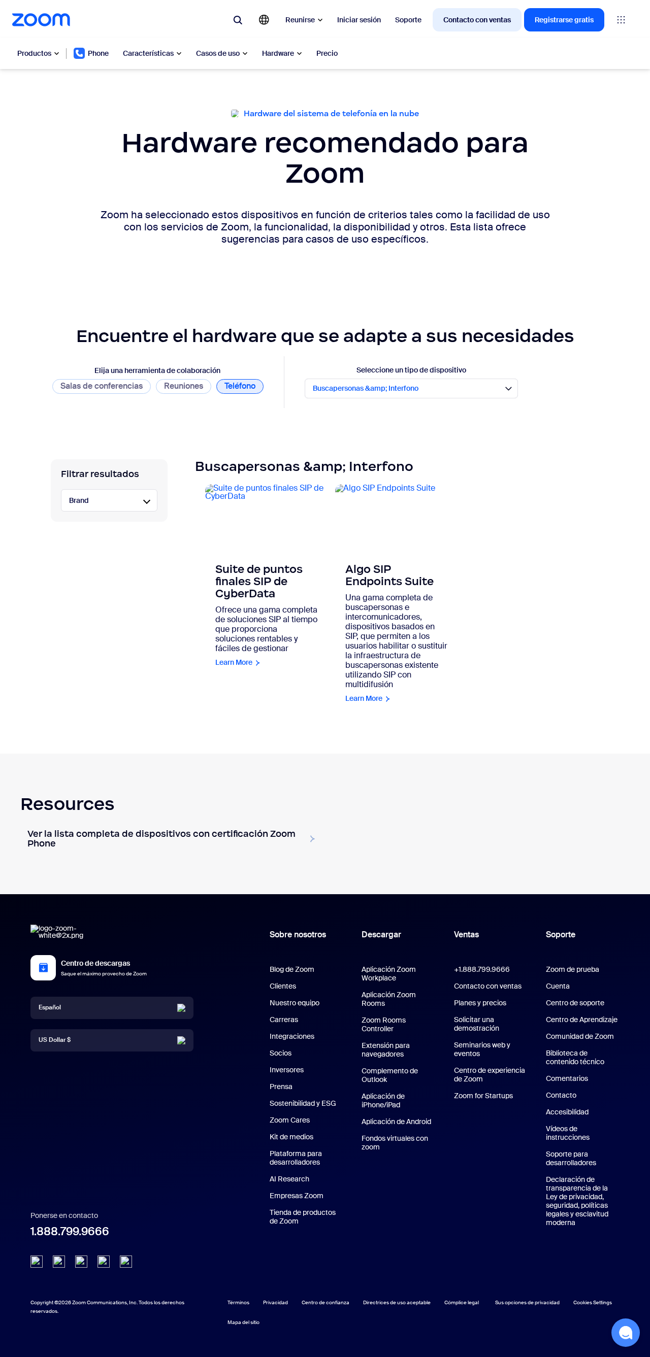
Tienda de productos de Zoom (303, 1217)
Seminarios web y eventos (482, 1049)
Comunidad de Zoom (580, 1036)
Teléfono (239, 386)
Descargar (381, 934)
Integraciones (292, 1036)
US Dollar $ (55, 1040)
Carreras (284, 1019)
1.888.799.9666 (69, 1231)
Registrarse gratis (564, 19)
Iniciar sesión (359, 19)
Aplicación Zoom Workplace (389, 973)
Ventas (466, 934)
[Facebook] (104, 1262)
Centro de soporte (575, 1002)
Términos (238, 1302)
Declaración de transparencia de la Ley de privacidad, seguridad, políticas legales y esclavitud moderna (577, 1201)
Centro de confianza (325, 1302)
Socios (280, 1053)
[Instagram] (126, 1262)
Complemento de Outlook (390, 1075)
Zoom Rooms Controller (384, 1024)
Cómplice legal (461, 1302)
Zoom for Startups (483, 1095)
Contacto (561, 1095)
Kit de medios (291, 1136)
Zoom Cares (290, 1120)
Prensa (281, 1086)
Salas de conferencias (101, 386)
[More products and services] (621, 19)
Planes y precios (480, 1002)
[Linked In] (36, 1262)
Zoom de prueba (572, 969)
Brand (79, 500)
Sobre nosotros (298, 934)
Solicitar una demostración (476, 1024)
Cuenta (558, 986)
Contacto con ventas (477, 19)
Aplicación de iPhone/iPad (383, 1100)
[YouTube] (81, 1262)
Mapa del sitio (243, 1322)
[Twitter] (59, 1262)
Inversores (287, 1069)
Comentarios (567, 1078)
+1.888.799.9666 (482, 969)
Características (148, 53)
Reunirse (300, 19)
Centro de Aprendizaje (582, 1019)
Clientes (283, 986)
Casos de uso (218, 53)
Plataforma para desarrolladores (296, 1158)
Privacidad (275, 1302)
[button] (625, 1332)
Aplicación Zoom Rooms (389, 999)
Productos (34, 53)
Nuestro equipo (294, 1002)
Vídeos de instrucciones (568, 1133)
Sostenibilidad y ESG (303, 1103)
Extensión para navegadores (386, 1050)
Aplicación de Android (396, 1121)
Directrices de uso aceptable (397, 1302)
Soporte (408, 19)
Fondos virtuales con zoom (395, 1142)
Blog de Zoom (292, 969)
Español (50, 1007)
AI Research (289, 1178)
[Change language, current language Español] (264, 20)
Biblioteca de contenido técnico (575, 1057)
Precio (327, 53)
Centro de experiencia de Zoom (489, 1074)
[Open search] (238, 20)
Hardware (278, 53)
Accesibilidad (567, 1111)
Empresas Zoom (296, 1195)
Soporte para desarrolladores (571, 1158)
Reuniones (183, 386)
